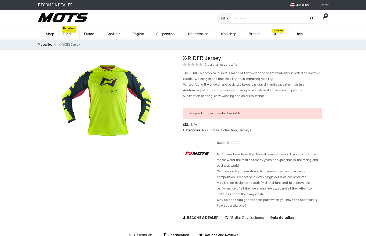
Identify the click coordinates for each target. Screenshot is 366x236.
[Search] (312, 18)
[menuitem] (50, 34)
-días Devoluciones (248, 218)
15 (231, 218)
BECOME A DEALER (203, 218)
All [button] (223, 18)
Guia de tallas (282, 218)
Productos (45, 44)
